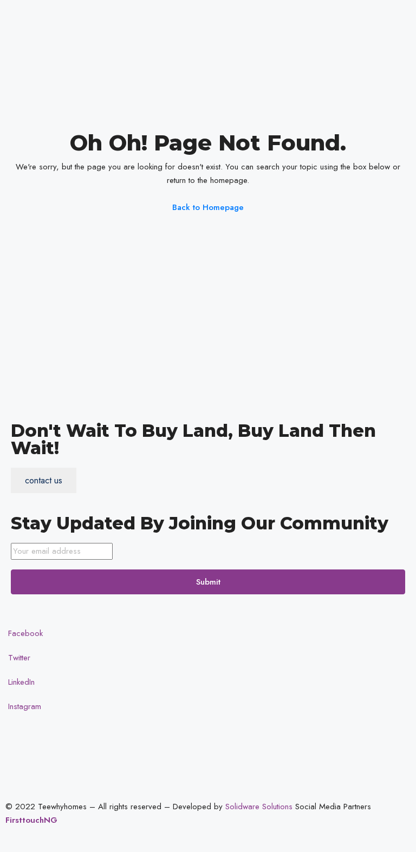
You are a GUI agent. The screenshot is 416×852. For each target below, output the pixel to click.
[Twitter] (347, 36)
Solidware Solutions (258, 806)
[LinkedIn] (347, 61)
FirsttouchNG (31, 820)
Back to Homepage (208, 207)
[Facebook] (347, 12)
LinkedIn (20, 682)
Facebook (24, 633)
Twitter (17, 658)
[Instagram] (347, 85)
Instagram (23, 706)
